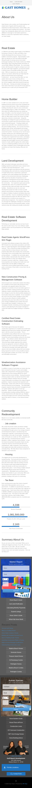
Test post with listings (7, 628)
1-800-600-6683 (18, 1)
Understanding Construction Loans (11, 644)
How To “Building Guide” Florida (10, 637)
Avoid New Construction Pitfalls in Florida (13, 640)
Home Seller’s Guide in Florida (10, 633)
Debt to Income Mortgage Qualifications (12, 642)
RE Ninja (25, 783)
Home (11, 1)
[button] (16, 600)
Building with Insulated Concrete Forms (12, 635)
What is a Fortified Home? (9, 630)
